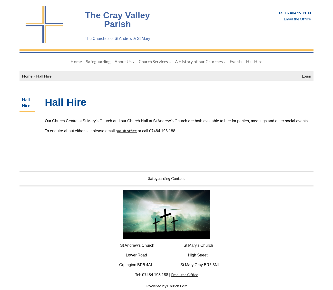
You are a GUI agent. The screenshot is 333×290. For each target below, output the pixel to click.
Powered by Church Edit (166, 285)
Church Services (153, 61)
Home (76, 61)
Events (236, 61)
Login (306, 76)
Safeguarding (98, 61)
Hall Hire (254, 61)
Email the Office (184, 274)
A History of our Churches (199, 61)
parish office (126, 130)
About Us (123, 61)
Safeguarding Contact (166, 178)
